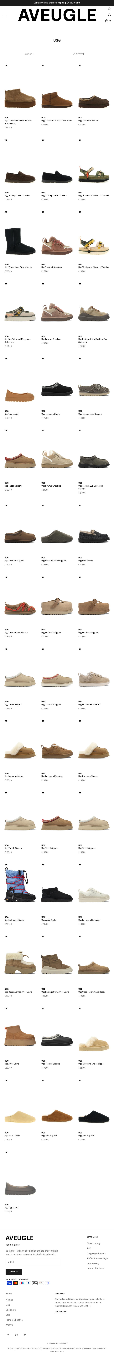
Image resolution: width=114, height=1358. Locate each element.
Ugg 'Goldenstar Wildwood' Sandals (93, 195)
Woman (9, 1300)
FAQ (89, 1248)
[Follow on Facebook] (8, 1334)
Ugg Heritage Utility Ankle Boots (55, 992)
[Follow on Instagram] (16, 1334)
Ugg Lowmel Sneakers (51, 339)
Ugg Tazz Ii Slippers (13, 486)
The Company (93, 1243)
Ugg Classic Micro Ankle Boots (91, 992)
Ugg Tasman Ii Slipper (50, 414)
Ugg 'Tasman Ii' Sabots (88, 121)
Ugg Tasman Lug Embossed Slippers (90, 487)
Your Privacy (93, 1263)
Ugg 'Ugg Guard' (11, 414)
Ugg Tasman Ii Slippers (14, 561)
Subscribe (14, 1272)
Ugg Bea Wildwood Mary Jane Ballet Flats (18, 340)
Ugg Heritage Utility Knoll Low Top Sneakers (92, 340)
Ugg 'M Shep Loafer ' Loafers (17, 195)
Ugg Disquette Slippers (14, 776)
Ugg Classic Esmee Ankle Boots (18, 992)
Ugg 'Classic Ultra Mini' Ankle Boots (56, 121)
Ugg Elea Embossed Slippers (53, 561)
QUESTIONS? (60, 1293)
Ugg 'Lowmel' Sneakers (51, 267)
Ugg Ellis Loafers (85, 561)
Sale (8, 1315)
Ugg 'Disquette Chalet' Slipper (91, 1064)
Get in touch (60, 1311)
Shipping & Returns (96, 1253)
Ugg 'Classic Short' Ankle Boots (18, 267)
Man (8, 1305)
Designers (11, 1310)
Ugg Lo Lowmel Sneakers (89, 704)
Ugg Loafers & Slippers (51, 632)
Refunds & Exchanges (97, 1258)
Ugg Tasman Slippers (50, 1064)
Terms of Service (95, 1268)
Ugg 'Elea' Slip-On (12, 1136)
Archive (9, 1325)
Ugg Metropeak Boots (14, 920)
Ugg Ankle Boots (48, 920)
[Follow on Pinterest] (24, 1334)
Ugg (7, 118)
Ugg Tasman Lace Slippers (90, 414)
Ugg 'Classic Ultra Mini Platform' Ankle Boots (18, 122)
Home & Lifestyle (14, 1320)
